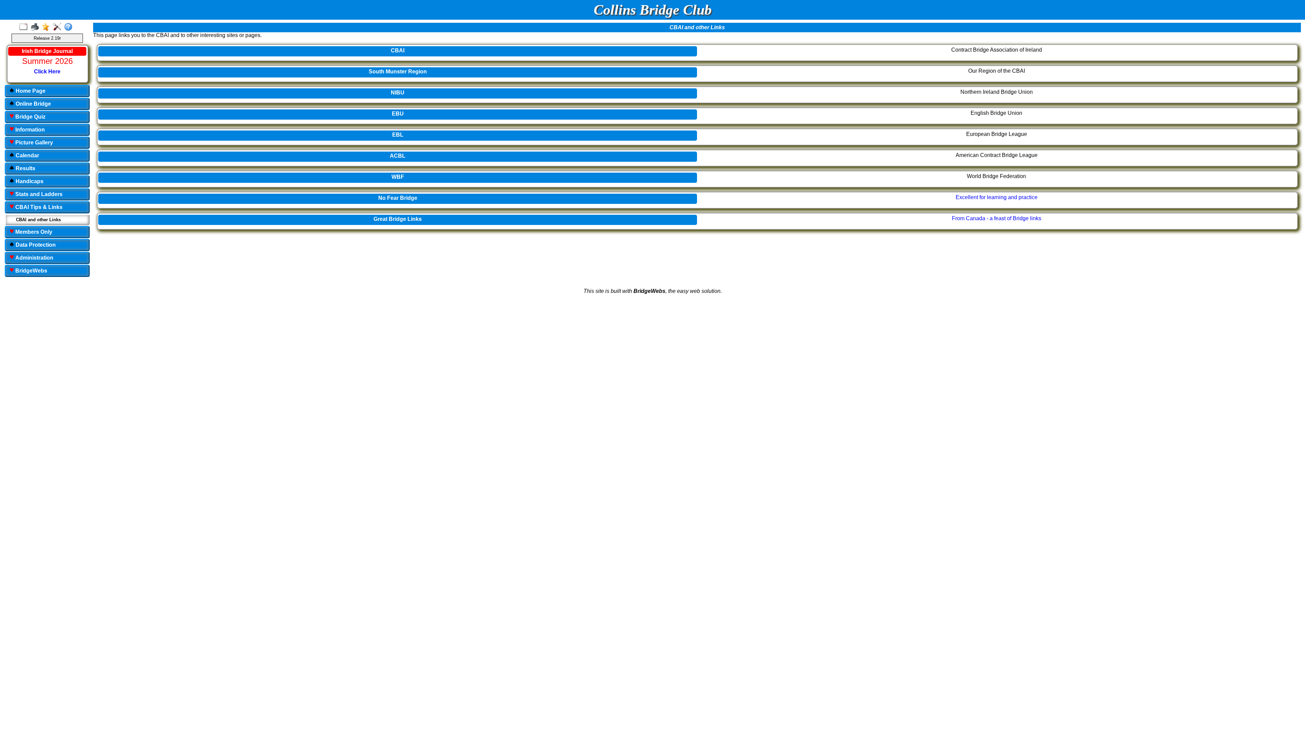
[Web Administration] (58, 27)
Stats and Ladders (38, 194)
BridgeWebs (30, 271)
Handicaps (29, 181)
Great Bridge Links (397, 219)
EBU (398, 114)
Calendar (26, 155)
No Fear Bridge (397, 198)
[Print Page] (36, 27)
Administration (33, 258)
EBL (397, 135)
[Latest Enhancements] (47, 27)
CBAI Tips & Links (38, 207)
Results (24, 168)
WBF (398, 177)
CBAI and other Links (38, 219)
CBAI (397, 50)
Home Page (30, 91)
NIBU (397, 92)
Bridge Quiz (30, 117)
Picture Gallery (33, 142)
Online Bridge (32, 104)
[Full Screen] (25, 27)
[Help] (69, 27)
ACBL (397, 156)
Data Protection (35, 245)
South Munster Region (398, 71)
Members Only (33, 232)
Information (29, 130)
